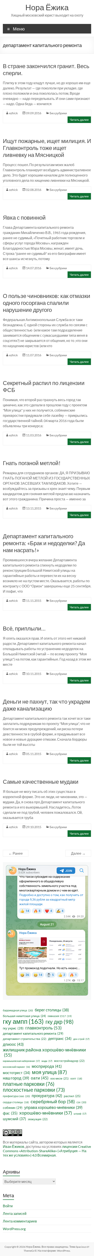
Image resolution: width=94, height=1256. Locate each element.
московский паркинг (16, 1066)
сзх (81, 1102)
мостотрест (16, 1073)
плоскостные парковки (34, 1089)
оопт (76, 1078)
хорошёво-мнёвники (45, 1112)
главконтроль (43, 1027)
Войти (8, 1206)
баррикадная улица (18, 1010)
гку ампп (23, 1021)
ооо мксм (59, 1078)
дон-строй (81, 1038)
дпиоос (13, 1044)
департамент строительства (24, 1039)
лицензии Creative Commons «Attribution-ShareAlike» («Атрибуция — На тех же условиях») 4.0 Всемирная (47, 1150)
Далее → (78, 853)
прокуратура (47, 1095)
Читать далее (79, 119)
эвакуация (38, 1119)
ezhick (13, 113)
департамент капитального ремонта (33, 1033)
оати (40, 1077)
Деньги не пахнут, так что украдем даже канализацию (46, 705)
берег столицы (52, 1010)
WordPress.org (14, 1229)
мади (47, 1060)
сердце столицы (16, 1102)
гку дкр (59, 1021)
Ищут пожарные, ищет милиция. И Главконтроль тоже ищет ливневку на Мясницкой (47, 147)
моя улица (49, 1072)
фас (10, 1113)
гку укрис (13, 1028)
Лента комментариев (20, 1221)
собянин (13, 1108)
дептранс (59, 1038)
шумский (14, 1118)
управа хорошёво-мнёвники (53, 1107)
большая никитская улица (24, 1016)
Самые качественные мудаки (40, 781)
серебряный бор (53, 1101)
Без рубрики (58, 113)
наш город (16, 1078)
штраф (80, 1113)
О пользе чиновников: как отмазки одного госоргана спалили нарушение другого (46, 302)
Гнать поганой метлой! (32, 462)
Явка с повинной (24, 217)
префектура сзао (16, 1096)
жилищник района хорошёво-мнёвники (44, 1052)
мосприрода (47, 1066)
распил (72, 1096)
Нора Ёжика (47, 7)
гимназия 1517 (60, 1016)
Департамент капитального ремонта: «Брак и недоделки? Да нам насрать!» (44, 543)
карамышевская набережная (21, 1060)
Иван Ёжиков (13, 1146)
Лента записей (14, 1213)
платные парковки (28, 1083)
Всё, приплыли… (24, 628)
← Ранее (16, 853)
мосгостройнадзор (69, 1061)
